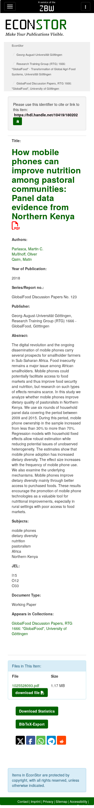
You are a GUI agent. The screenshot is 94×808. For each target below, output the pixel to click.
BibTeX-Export (32, 724)
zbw (46, 8)
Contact (22, 801)
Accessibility (78, 801)
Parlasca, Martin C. (27, 248)
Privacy (48, 801)
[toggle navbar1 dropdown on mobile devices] (10, 6)
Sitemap (61, 801)
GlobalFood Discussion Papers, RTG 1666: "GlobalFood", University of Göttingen (42, 628)
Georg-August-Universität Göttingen (39, 54)
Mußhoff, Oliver (24, 254)
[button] (20, 740)
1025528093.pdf (25, 685)
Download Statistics (37, 711)
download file (28, 692)
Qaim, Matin (22, 259)
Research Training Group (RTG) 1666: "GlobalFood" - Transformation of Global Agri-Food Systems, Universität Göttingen (43, 69)
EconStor (18, 45)
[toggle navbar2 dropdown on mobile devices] (85, 6)
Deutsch (83, 806)
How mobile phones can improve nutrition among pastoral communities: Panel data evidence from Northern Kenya (46, 184)
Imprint (35, 801)
